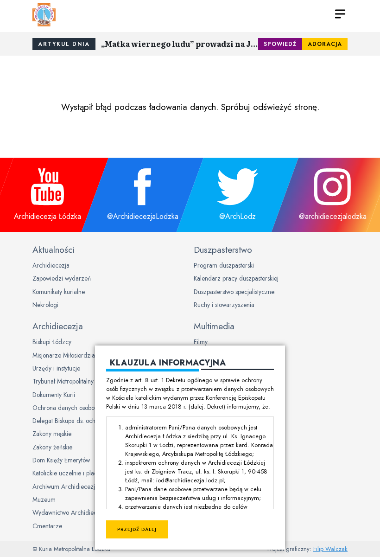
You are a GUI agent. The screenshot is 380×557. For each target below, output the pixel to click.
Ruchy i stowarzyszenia (224, 304)
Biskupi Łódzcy (51, 341)
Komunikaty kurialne (58, 291)
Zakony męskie (51, 433)
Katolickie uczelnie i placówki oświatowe (84, 473)
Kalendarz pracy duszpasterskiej (236, 278)
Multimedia (214, 326)
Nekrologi (45, 304)
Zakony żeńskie (52, 447)
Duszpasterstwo (223, 249)
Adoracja (325, 44)
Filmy (201, 341)
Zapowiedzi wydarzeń (61, 278)
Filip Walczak (330, 548)
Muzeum (44, 499)
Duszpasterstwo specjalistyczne (234, 291)
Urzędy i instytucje (56, 368)
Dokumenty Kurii (53, 394)
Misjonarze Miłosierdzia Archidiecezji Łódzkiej (94, 355)
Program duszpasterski (224, 265)
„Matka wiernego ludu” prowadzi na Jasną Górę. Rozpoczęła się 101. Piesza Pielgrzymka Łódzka (179, 43)
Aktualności (53, 249)
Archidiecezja (51, 265)
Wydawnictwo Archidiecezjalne (74, 512)
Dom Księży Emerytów (61, 460)
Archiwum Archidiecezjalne (69, 486)
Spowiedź (280, 44)
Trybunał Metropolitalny (63, 381)
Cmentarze (47, 526)
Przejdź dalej (137, 529)
